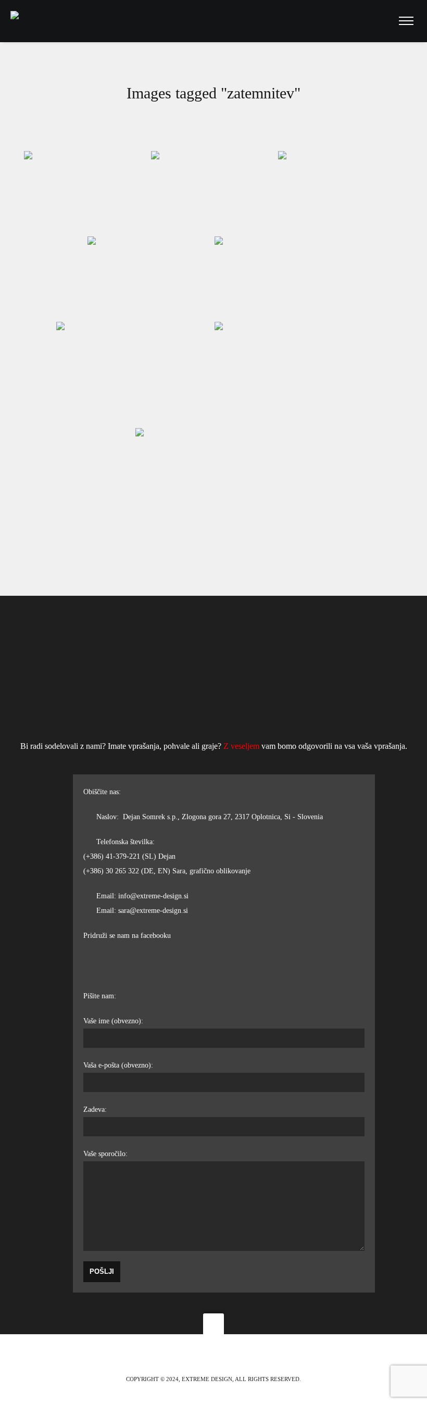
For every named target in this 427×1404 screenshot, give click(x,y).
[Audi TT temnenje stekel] (340, 192)
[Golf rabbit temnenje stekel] (293, 374)
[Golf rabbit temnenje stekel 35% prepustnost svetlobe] (213, 480)
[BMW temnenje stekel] (86, 192)
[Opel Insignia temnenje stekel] (277, 278)
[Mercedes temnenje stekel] (213, 192)
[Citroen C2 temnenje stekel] (134, 374)
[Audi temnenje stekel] (149, 278)
